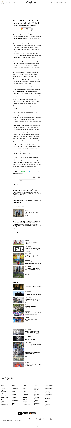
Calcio (13, 387)
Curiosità (36, 395)
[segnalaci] (52, 2)
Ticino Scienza (48, 384)
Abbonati (56, 2)
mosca (14, 176)
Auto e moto (36, 398)
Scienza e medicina (49, 385)
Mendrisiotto (3, 391)
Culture (14, 403)
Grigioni (2, 393)
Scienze (24, 388)
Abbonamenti (3, 417)
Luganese (3, 390)
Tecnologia (36, 392)
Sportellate (14, 397)
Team (46, 405)
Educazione (47, 387)
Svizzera (3, 395)
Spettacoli (25, 384)
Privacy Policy (3, 420)
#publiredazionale (48, 394)
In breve (46, 402)
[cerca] (47, 2)
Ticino (2, 385)
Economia (25, 397)
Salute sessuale (37, 404)
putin (19, 176)
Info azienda (47, 404)
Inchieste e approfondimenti (37, 389)
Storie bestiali (36, 394)
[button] (30, 419)
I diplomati (36, 400)
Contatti (16, 417)
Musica (24, 391)
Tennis (13, 391)
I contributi (25, 405)
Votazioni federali (4, 397)
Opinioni (25, 399)
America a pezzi (4, 404)
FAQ (19, 417)
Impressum (12, 417)
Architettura (36, 397)
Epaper (61, 2)
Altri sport (14, 394)
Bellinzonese (3, 387)
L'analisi (24, 402)
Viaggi (35, 391)
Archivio (46, 401)
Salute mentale (37, 403)
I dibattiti (35, 385)
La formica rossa (26, 404)
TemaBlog (47, 391)
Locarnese (3, 388)
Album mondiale (15, 400)
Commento (25, 401)
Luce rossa (14, 399)
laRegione (33, 25)
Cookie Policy (10, 420)
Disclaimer (8, 417)
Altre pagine (48, 398)
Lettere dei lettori (37, 384)
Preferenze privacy (17, 420)
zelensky (25, 176)
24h (46, 399)
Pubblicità (22, 417)
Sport (13, 384)
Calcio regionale (15, 388)
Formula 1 (14, 393)
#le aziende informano (47, 395)
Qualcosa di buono (49, 388)
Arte (13, 404)
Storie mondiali (15, 396)
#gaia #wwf (47, 392)
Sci (12, 390)
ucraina (21, 176)
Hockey (13, 385)
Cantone (3, 384)
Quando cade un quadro (37, 402)
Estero (2, 399)
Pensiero (25, 387)
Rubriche (36, 388)
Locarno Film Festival (25, 393)
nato (16, 176)
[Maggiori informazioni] (33, 29)
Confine (2, 401)
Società (24, 390)
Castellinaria (25, 394)
